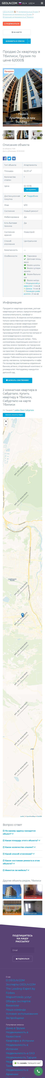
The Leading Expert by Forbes (20, 991)
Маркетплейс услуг (19, 997)
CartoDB (39, 816)
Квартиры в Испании (20, 1040)
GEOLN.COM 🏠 (9, 12)
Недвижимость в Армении (17, 1072)
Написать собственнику (18, 380)
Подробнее (32, 196)
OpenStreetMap (30, 816)
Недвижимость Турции (21, 1057)
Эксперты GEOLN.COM (21, 984)
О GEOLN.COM (15, 980)
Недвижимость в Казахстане (17, 1034)
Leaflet (22, 816)
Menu (42, 3)
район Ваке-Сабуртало (24, 410)
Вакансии (12, 1005)
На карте (17, 32)
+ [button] (6, 421)
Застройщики (15, 1018)
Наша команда (16, 1009)
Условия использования (22, 1013)
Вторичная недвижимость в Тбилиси (18, 17)
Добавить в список (15, 41)
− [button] (6, 424)
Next (41, 135)
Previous (3, 135)
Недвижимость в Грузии (28, 12)
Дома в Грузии (15, 1028)
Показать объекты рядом (14, 415)
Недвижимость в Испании (17, 1047)
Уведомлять (32, 189)
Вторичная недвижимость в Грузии (17, 14)
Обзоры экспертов (18, 1001)
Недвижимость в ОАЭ (20, 1053)
